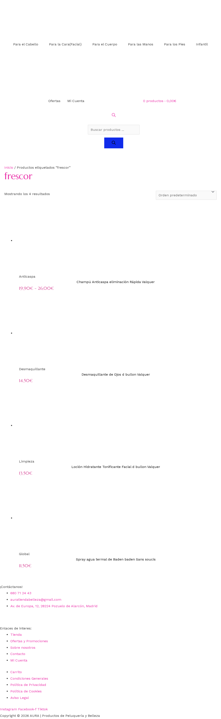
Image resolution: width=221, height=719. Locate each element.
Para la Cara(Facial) (65, 44)
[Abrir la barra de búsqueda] (114, 116)
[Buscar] (113, 143)
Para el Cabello (25, 44)
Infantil (202, 44)
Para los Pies (174, 44)
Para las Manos (140, 44)
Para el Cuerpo (104, 44)
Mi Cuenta (75, 101)
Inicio (8, 167)
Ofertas (54, 101)
